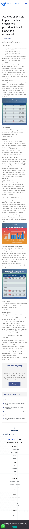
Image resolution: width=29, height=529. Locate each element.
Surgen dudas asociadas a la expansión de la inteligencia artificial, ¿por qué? (14, 400)
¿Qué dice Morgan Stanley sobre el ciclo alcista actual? (15, 404)
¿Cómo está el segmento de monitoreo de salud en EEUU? (15, 419)
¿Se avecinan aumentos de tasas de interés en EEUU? (14, 415)
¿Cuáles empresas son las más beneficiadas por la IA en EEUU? (15, 412)
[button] (3, 434)
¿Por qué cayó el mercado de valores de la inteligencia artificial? (14, 408)
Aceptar (15, 526)
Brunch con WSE (8, 41)
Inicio (3, 41)
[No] (27, 524)
